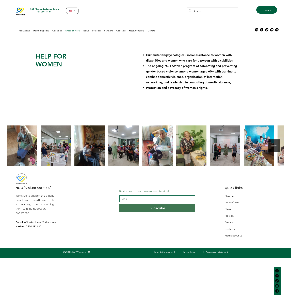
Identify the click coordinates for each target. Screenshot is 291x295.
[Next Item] (274, 145)
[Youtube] (271, 29)
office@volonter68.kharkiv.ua (40, 222)
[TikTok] (266, 29)
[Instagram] (256, 29)
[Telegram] (277, 29)
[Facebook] (261, 29)
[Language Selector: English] (72, 11)
